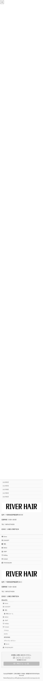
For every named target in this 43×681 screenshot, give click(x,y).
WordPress (11, 677)
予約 (5, 544)
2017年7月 (6, 486)
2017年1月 (6, 496)
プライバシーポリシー (10, 640)
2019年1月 (6, 482)
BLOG (7, 644)
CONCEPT (6, 540)
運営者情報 (7, 637)
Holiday (6, 555)
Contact (6, 559)
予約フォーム (9, 613)
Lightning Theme (21, 677)
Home (5, 536)
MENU (5, 548)
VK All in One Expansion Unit (33, 677)
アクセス (6, 630)
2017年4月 (6, 489)
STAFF (5, 551)
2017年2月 (6, 493)
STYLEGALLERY (8, 562)
